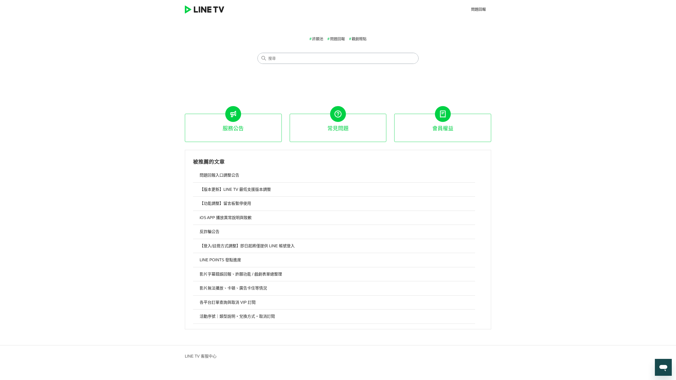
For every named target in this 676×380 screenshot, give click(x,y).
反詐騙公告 (209, 231)
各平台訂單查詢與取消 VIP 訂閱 (228, 302)
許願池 (317, 39)
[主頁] (204, 9)
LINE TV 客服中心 (201, 356)
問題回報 (478, 9)
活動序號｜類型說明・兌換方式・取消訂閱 (237, 316)
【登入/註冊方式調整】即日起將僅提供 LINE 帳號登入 (247, 246)
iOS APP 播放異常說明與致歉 (226, 217)
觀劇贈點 (359, 39)
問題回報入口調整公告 (219, 175)
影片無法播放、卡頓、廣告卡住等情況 (233, 288)
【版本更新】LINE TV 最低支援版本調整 (235, 189)
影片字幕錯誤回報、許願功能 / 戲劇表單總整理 (241, 274)
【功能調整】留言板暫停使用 (225, 203)
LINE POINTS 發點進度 (220, 260)
